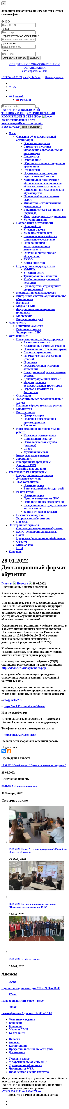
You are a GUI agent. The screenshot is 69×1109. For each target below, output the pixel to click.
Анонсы (14, 1042)
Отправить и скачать (14, 57)
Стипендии (23, 395)
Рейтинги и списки (28, 329)
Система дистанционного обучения (39, 528)
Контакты (15, 551)
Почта (20, 535)
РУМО (28, 259)
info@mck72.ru (12, 700)
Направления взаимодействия (44, 501)
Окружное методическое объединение (40, 254)
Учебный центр (34, 272)
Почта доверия (54, 77)
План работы (32, 226)
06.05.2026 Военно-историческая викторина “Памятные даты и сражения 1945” (32, 905)
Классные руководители (40, 435)
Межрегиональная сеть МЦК (28, 1061)
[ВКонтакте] (3, 751)
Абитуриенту (17, 322)
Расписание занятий (37, 342)
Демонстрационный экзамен (42, 378)
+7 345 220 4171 (11, 1091)
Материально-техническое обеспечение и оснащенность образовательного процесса (42, 183)
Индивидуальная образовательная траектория (43, 384)
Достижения (17, 1052)
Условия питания (35, 219)
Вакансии (22, 302)
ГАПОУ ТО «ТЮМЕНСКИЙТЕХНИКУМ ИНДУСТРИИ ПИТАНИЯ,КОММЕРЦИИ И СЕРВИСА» (28, 113)
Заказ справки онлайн (34, 70)
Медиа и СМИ (25, 305)
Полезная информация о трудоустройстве (40, 420)
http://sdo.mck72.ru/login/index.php (23, 667)
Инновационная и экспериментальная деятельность (37, 246)
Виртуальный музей (29, 319)
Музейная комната (36, 452)
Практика (30, 362)
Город (5, 28)
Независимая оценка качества (36, 292)
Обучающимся (18, 335)
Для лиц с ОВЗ (26, 465)
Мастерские (24, 315)
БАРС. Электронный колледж (36, 531)
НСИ (19, 548)
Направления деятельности (34, 222)
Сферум (21, 541)
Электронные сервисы (24, 525)
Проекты (22, 521)
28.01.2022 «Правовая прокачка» (19, 786)
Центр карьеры (34, 415)
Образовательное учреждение (20, 35)
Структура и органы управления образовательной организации (43, 150)
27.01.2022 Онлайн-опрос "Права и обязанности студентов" (33, 765)
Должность (8, 43)
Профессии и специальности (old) (31, 1049)
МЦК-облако (24, 544)
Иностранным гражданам (33, 461)
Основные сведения (37, 143)
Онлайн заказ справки (31, 468)
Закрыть (34, 57)
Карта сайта (17, 1032)
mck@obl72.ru (31, 77)
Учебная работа (34, 229)
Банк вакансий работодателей (44, 488)
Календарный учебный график (44, 345)
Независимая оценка (30, 515)
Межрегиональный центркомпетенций (22, 123)
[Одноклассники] (9, 751)
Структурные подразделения (35, 266)
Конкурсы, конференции (32, 455)
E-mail (5, 50)
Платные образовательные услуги (39, 405)
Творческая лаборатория (33, 518)
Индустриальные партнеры (34, 475)
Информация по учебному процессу (39, 339)
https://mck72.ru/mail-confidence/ (24, 706)
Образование (32, 159)
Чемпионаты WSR (21, 1068)
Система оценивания (38, 352)
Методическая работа (38, 232)
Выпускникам (25, 412)
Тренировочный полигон (40, 276)
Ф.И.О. (5, 21)
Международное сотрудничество (45, 216)
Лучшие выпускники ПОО (41, 498)
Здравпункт (24, 458)
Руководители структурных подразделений (42, 287)
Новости (14, 1039)
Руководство (32, 169)
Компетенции (18, 1045)
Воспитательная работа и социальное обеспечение (40, 238)
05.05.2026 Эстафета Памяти (24, 959)
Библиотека (24, 408)
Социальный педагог (38, 438)
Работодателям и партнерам (28, 471)
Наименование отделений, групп (45, 349)
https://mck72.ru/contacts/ (20, 734)
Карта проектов (34, 262)
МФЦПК (30, 269)
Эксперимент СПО (28, 332)
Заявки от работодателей (40, 511)
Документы (31, 156)
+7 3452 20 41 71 (11, 77)
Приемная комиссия (29, 325)
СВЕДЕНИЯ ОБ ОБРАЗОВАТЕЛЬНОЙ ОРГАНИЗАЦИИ (34, 66)
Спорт (28, 448)
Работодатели (25, 491)
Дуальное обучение (28, 478)
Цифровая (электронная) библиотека (41, 538)
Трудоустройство (27, 481)
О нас (12, 133)
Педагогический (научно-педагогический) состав (40, 175)
